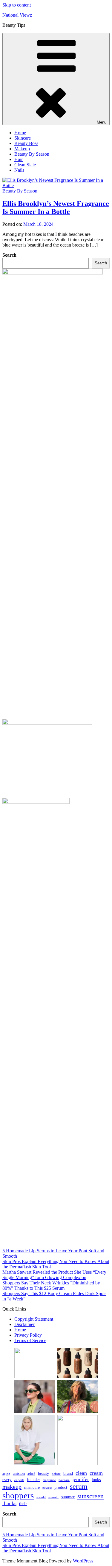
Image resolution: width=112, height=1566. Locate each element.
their (23, 1503)
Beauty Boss (26, 143)
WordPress (83, 1560)
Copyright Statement (33, 1319)
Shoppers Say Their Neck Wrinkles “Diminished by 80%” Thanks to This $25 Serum (51, 1285)
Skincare (22, 138)
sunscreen (90, 1496)
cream (96, 1473)
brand (68, 1473)
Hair (18, 159)
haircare (64, 1480)
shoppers (18, 1495)
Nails (19, 170)
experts (19, 1480)
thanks (9, 1503)
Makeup (22, 148)
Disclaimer (24, 1324)
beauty (43, 1473)
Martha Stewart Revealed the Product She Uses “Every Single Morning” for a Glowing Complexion (54, 1275)
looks (96, 1479)
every (7, 1479)
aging (6, 1473)
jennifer (80, 1479)
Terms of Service (30, 1340)
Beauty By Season (31, 154)
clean (81, 1473)
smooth (53, 1497)
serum (79, 1486)
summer (68, 1496)
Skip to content (16, 4)
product (60, 1487)
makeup (12, 1486)
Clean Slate (25, 164)
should (41, 1497)
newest (47, 1487)
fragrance (49, 1480)
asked (31, 1473)
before (56, 1473)
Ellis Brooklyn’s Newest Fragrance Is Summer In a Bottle (55, 207)
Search (9, 255)
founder (33, 1479)
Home (20, 132)
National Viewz (17, 15)
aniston (19, 1473)
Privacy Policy (28, 1335)
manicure (32, 1487)
